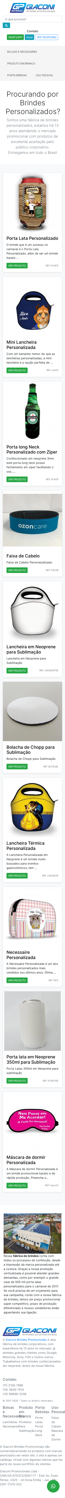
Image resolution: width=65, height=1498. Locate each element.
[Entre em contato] (53, 1486)
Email (29, 37)
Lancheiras (10, 1422)
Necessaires (11, 1426)
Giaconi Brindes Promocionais (26, 1339)
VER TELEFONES (47, 37)
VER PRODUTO (17, 265)
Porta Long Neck (39, 1431)
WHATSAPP (15, 37)
